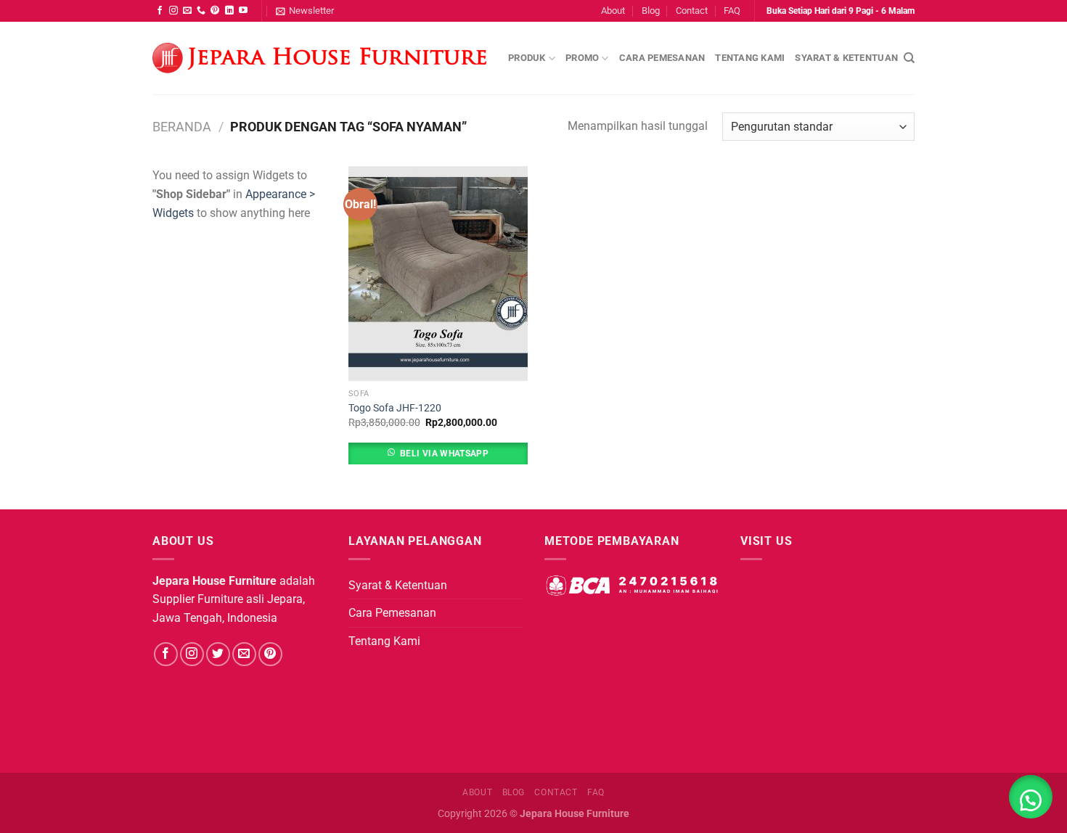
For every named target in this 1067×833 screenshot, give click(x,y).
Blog (651, 10)
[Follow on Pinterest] (214, 11)
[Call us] (201, 11)
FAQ (732, 10)
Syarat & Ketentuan (846, 57)
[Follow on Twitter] (218, 654)
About (613, 10)
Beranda (181, 126)
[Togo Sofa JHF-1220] (438, 273)
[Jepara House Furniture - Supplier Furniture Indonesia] (319, 58)
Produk (527, 57)
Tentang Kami (750, 57)
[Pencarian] (909, 58)
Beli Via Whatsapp (444, 453)
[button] (1030, 796)
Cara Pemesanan (662, 57)
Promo (582, 57)
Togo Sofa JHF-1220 (394, 408)
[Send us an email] (187, 11)
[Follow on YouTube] (243, 11)
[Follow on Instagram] (173, 11)
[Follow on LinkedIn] (229, 11)
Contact (692, 10)
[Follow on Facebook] (159, 11)
